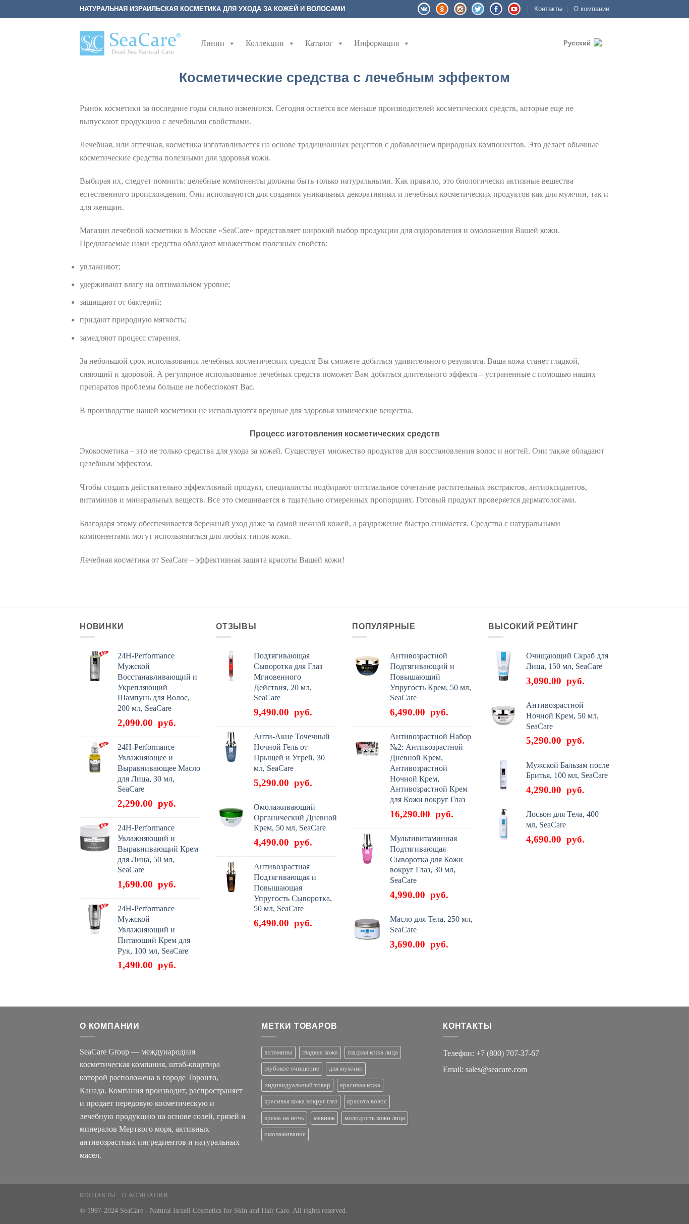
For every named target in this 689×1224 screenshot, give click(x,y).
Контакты (548, 9)
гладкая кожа (320, 1052)
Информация (376, 43)
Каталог (319, 43)
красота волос (367, 1101)
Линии (212, 43)
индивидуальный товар (297, 1085)
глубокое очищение (291, 1068)
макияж (324, 1118)
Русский (577, 43)
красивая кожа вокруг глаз (300, 1101)
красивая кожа (360, 1085)
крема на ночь (284, 1118)
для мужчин (346, 1068)
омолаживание (285, 1134)
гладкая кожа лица (373, 1052)
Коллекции (265, 43)
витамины (278, 1052)
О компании (591, 9)
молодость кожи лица (374, 1118)
